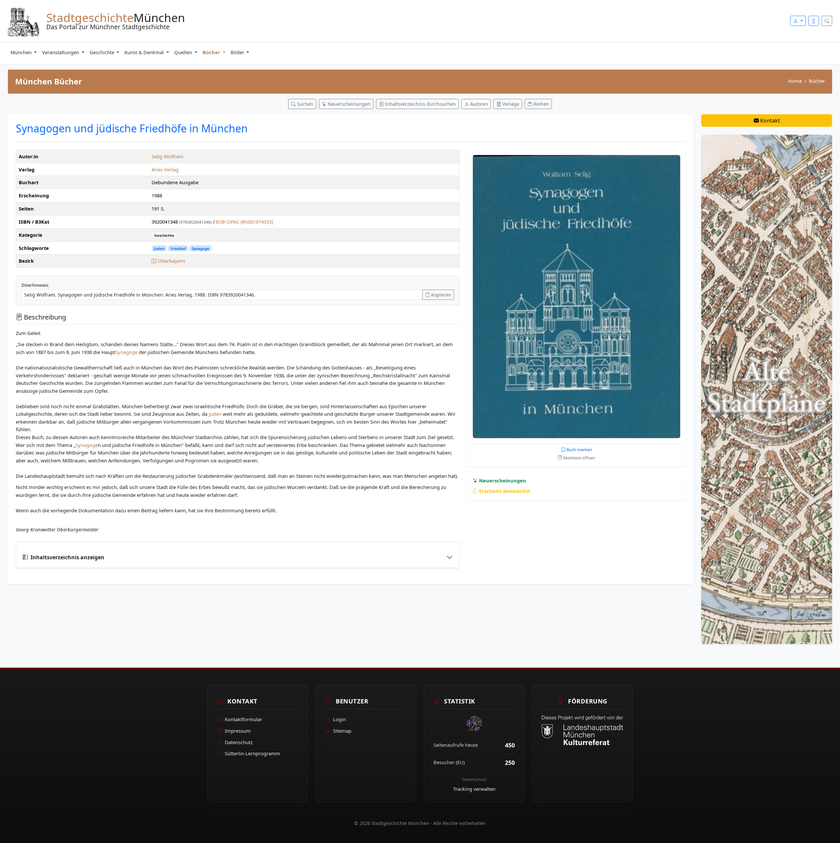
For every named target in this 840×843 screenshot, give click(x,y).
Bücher (211, 52)
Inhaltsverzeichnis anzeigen (67, 557)
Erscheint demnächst (504, 491)
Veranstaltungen (61, 52)
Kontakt (769, 120)
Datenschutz (239, 742)
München (21, 52)
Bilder (238, 52)
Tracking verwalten (474, 789)
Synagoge (200, 248)
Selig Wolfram (167, 156)
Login (339, 719)
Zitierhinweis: (35, 285)
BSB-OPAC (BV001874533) (244, 221)
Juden (159, 248)
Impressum (238, 730)
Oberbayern (171, 260)
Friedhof (178, 248)
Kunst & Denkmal (144, 52)
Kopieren (440, 295)
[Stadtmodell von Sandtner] (766, 389)
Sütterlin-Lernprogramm (252, 753)
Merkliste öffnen (578, 458)
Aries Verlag (165, 169)
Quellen (183, 52)
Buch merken (578, 450)
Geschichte (103, 52)
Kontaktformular (243, 719)
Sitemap (342, 730)
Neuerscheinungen (502, 480)
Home (795, 81)
